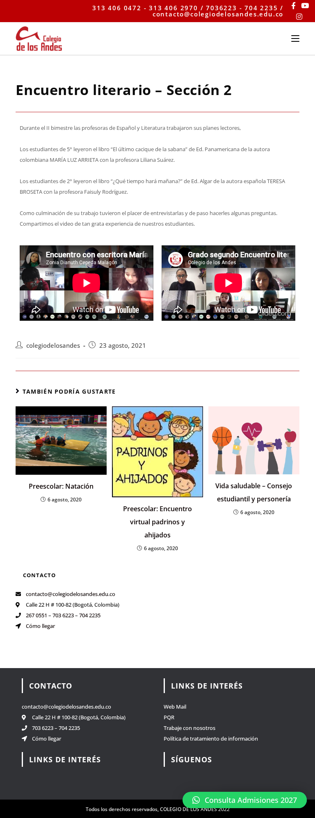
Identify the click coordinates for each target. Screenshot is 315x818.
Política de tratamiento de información (211, 738)
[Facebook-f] (293, 5)
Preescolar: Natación (61, 486)
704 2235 (89, 615)
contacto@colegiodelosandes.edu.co (70, 594)
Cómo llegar (40, 626)
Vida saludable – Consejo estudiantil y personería (253, 492)
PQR (169, 717)
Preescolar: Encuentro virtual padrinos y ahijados (157, 521)
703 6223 (63, 615)
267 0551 (36, 615)
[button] (245, 800)
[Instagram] (299, 16)
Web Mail (175, 706)
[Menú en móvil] (295, 38)
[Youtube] (304, 5)
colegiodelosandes (53, 345)
